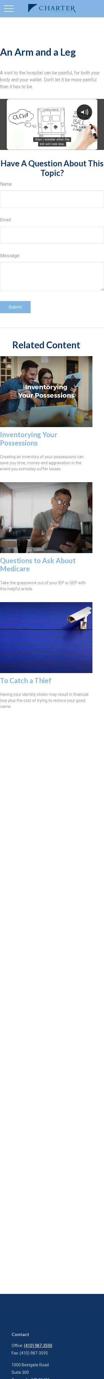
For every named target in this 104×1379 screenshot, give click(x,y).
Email (5, 220)
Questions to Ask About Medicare (38, 564)
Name (6, 184)
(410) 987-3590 (38, 1345)
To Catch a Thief (25, 680)
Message (9, 255)
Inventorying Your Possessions (28, 438)
